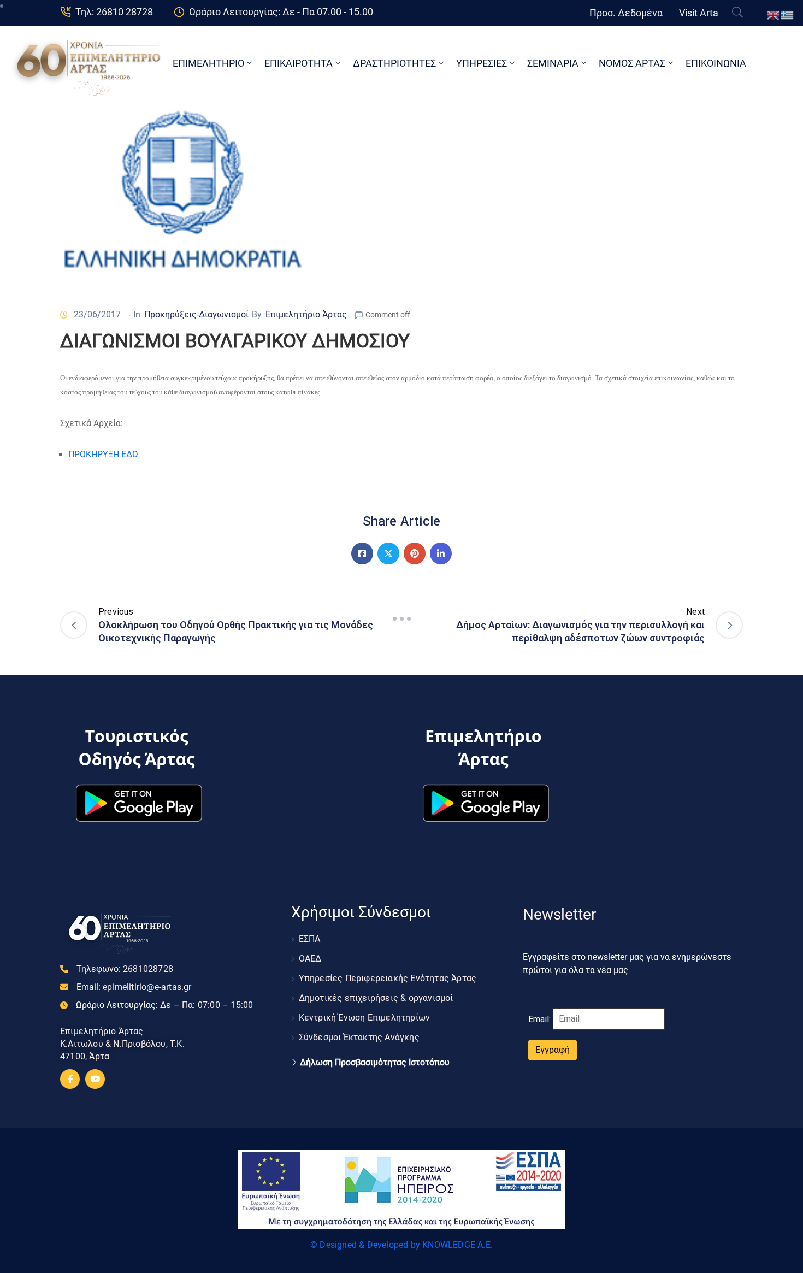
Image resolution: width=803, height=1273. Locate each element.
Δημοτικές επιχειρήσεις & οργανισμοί (376, 998)
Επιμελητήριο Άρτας (306, 314)
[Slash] (401, 619)
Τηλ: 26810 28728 (114, 11)
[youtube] (95, 1079)
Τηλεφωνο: (124, 969)
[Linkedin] (441, 553)
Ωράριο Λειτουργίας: (164, 1005)
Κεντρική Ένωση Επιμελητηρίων (364, 1017)
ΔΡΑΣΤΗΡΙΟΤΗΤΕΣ (394, 63)
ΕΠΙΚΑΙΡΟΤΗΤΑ (298, 63)
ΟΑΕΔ (310, 958)
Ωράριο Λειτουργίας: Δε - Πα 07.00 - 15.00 (281, 11)
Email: (134, 987)
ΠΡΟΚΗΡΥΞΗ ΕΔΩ (103, 454)
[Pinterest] (415, 553)
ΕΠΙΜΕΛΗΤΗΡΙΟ (208, 63)
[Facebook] (362, 553)
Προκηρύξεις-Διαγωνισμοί (196, 314)
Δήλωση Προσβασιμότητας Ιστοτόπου (375, 1062)
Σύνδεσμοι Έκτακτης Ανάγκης (359, 1037)
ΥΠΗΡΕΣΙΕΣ (481, 63)
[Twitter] (388, 553)
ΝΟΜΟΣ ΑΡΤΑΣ (632, 63)
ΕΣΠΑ (310, 939)
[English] (773, 14)
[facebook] (70, 1079)
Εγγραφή (552, 1050)
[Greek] (788, 14)
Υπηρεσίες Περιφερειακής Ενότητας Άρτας (388, 978)
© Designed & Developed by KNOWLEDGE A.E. (401, 1245)
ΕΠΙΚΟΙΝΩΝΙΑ (716, 63)
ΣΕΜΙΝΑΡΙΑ (552, 63)
